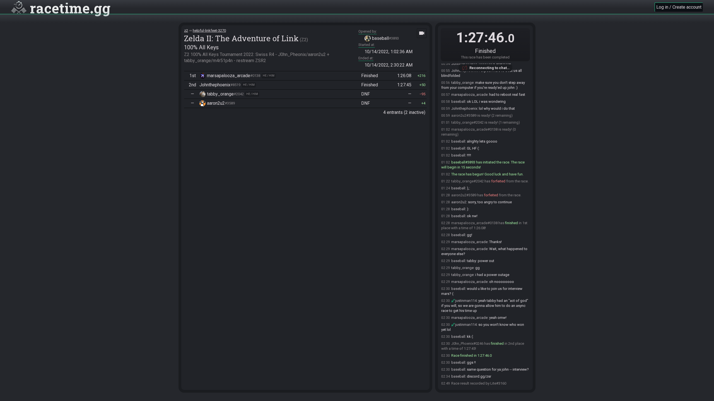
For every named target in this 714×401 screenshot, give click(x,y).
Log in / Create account (678, 7)
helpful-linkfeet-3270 (209, 30)
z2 (186, 30)
